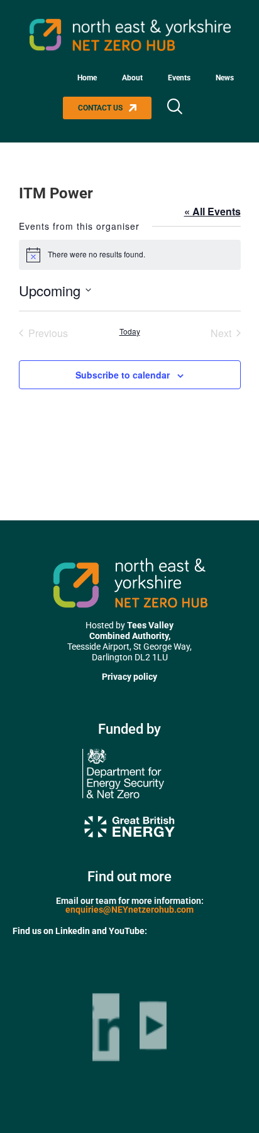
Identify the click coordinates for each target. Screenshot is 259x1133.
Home (87, 77)
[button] (174, 108)
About (132, 77)
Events (179, 77)
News (225, 77)
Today (129, 331)
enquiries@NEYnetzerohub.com (129, 910)
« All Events (212, 211)
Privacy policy (129, 677)
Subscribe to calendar (122, 374)
